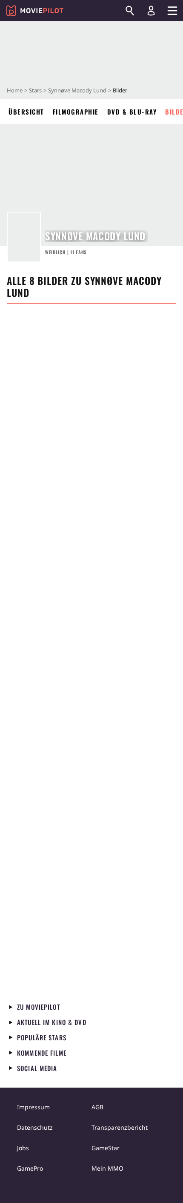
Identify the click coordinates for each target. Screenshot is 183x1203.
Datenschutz (35, 1127)
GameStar (106, 1148)
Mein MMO (107, 1168)
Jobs (23, 1148)
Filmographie (76, 111)
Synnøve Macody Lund (77, 90)
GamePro (30, 1168)
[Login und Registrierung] (151, 10)
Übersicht (26, 111)
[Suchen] (129, 10)
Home (15, 90)
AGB (97, 1107)
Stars (35, 90)
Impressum (33, 1107)
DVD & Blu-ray (132, 111)
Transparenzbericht (120, 1127)
